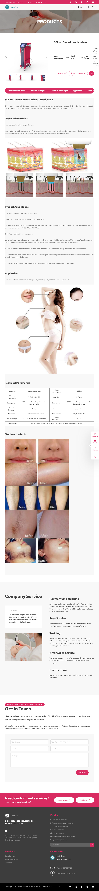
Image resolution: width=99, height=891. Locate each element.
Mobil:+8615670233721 (64, 859)
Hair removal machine (58, 820)
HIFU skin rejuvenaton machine (61, 823)
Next (46, 58)
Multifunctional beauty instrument (62, 836)
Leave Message (79, 73)
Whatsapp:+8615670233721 (37, 2)
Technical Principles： (38, 91)
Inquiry (14, 756)
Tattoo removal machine (59, 826)
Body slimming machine (58, 840)
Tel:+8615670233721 (64, 868)
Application (77, 91)
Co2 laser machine (57, 830)
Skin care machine (57, 833)
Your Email (15, 749)
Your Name (15, 742)
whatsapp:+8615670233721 (67, 873)
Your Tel (54, 742)
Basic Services (10, 856)
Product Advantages (60, 91)
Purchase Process (11, 859)
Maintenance (9, 863)
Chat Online (62, 73)
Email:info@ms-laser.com (14, 2)
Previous (7, 58)
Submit (82, 773)
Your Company (56, 749)
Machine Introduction (16, 91)
